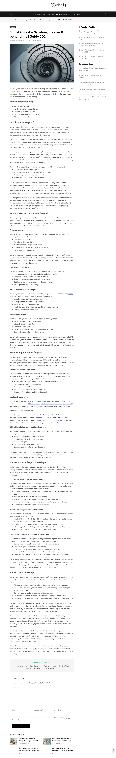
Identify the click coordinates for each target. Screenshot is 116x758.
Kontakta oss (40, 14)
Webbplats (57, 710)
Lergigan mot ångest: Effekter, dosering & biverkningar (90, 32)
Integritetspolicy (63, 14)
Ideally (13, 40)
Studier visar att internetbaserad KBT (51, 420)
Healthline (16, 260)
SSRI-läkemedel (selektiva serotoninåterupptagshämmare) (50, 404)
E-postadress (38, 710)
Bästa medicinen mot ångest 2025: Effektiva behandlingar (92, 44)
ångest (13, 27)
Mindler (30, 516)
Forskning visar (62, 452)
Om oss (51, 14)
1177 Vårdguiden (20, 541)
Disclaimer (76, 14)
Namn (14, 710)
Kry (11, 205)
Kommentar (16, 687)
